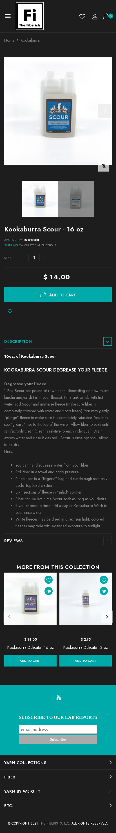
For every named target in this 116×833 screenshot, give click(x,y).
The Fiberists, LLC (54, 823)
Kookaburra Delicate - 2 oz (85, 647)
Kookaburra (30, 40)
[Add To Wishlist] (10, 311)
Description (18, 341)
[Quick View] (48, 591)
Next (107, 617)
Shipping (11, 245)
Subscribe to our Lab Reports (58, 717)
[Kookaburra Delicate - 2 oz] (85, 603)
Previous (9, 617)
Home (9, 40)
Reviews (13, 541)
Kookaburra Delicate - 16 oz (30, 647)
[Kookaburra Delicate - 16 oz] (30, 603)
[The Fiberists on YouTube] (58, 698)
